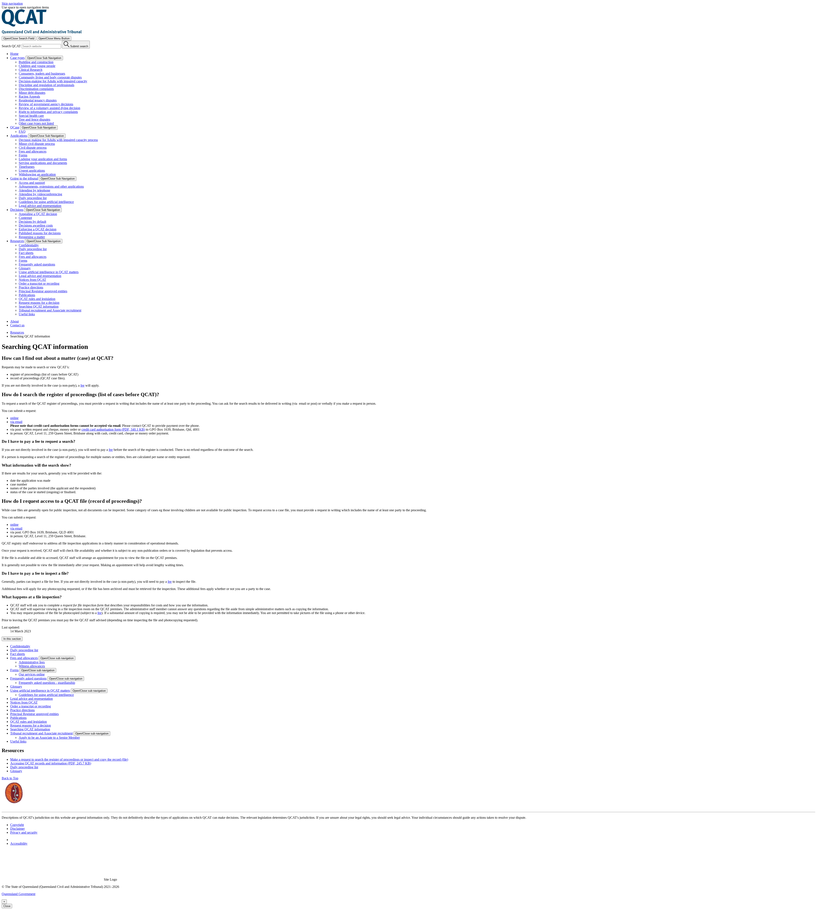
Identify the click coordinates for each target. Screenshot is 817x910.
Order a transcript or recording (39, 283)
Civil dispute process (33, 147)
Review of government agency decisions (46, 104)
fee (82, 385)
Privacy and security (23, 832)
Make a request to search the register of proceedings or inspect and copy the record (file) (69, 759)
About (14, 321)
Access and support (32, 182)
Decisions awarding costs (36, 225)
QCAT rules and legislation (37, 299)
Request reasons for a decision (39, 302)
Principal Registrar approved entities (43, 291)
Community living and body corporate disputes (50, 77)
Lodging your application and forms (43, 159)
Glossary (25, 268)
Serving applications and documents (43, 163)
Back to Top (10, 778)
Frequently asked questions (37, 264)
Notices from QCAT (32, 279)
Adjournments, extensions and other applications (51, 186)
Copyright (17, 825)
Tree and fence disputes (34, 119)
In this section (12, 638)
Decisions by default (32, 221)
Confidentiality (29, 245)
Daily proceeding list (33, 198)
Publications (27, 295)
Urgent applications (32, 170)
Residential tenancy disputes (38, 100)
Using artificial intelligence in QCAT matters (49, 272)
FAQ (22, 131)
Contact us (17, 325)
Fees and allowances (32, 151)
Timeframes (26, 167)
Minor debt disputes (32, 92)
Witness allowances (32, 666)
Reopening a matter (32, 237)
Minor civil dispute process (37, 144)
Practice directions (31, 287)
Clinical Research (30, 69)
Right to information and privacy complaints (48, 112)
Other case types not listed (36, 123)
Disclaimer (17, 828)
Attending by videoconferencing (40, 194)
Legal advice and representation (40, 205)
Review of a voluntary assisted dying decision (49, 108)
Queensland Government (18, 894)
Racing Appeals (29, 96)
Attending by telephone (34, 190)
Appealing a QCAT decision (38, 214)
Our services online (32, 674)
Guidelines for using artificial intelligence (46, 202)
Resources (17, 332)
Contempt (25, 218)
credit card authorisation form (113, 429)
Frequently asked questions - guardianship (47, 682)
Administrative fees (32, 662)
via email (16, 422)
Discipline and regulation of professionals (46, 85)
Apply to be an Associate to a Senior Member (49, 737)
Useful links (27, 314)
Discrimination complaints (36, 89)
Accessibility (18, 843)
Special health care (31, 115)
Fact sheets (26, 253)
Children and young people (37, 66)
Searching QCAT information (39, 306)
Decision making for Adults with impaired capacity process (58, 140)
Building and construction (36, 62)
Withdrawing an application (37, 174)
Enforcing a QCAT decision (37, 229)
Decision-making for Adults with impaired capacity (53, 81)
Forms (23, 155)
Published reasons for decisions (40, 233)
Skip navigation (12, 3)
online (14, 418)
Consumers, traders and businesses (42, 73)
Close (6, 906)
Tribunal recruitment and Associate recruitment (50, 310)
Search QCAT (11, 46)
